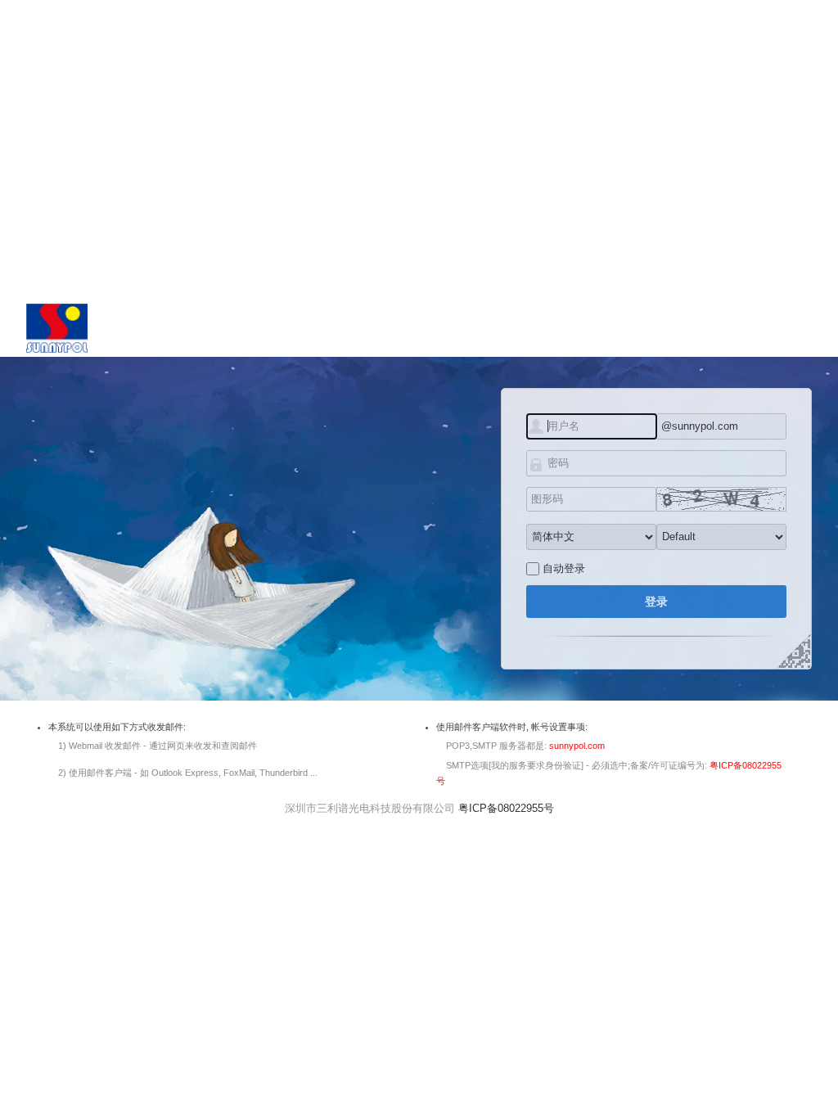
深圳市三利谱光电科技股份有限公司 (370, 808)
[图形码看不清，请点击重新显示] (721, 499)
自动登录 (564, 568)
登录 (656, 601)
